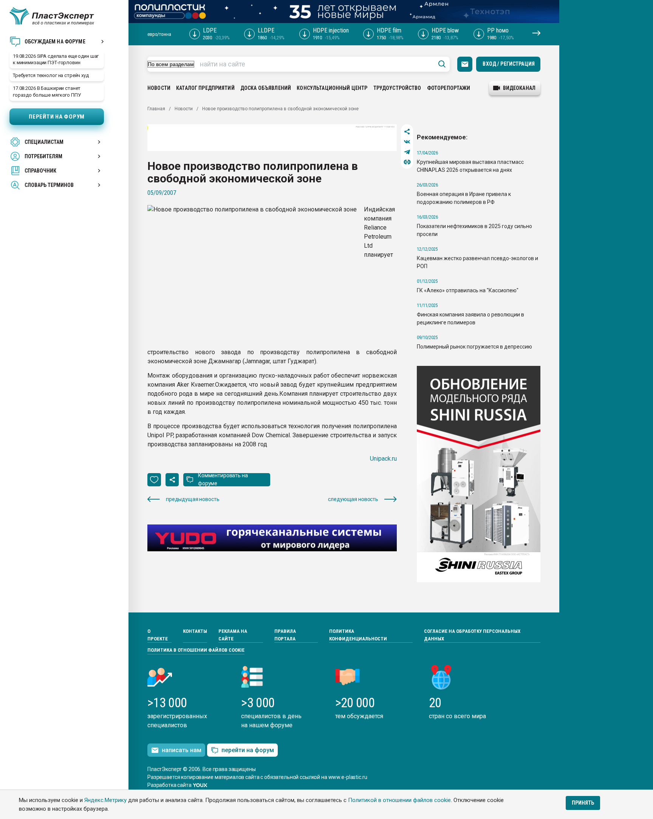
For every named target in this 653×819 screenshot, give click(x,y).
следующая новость (353, 499)
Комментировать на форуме (223, 479)
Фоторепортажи (448, 88)
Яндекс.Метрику (105, 800)
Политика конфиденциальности (358, 635)
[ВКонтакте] (407, 141)
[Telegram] (407, 152)
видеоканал (519, 88)
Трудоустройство (397, 88)
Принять (583, 803)
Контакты (195, 631)
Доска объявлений (265, 88)
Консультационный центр (332, 88)
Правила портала (285, 635)
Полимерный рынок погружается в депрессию (474, 347)
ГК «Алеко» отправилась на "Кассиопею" (467, 290)
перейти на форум (247, 750)
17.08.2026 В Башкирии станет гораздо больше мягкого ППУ (47, 91)
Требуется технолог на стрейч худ (51, 75)
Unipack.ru (383, 458)
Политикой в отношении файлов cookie (399, 800)
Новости (158, 88)
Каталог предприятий (205, 88)
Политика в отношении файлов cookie (195, 650)
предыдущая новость (192, 499)
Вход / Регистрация (509, 64)
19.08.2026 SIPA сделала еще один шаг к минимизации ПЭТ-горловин (56, 59)
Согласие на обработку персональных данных (472, 635)
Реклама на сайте (232, 635)
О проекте (157, 635)
